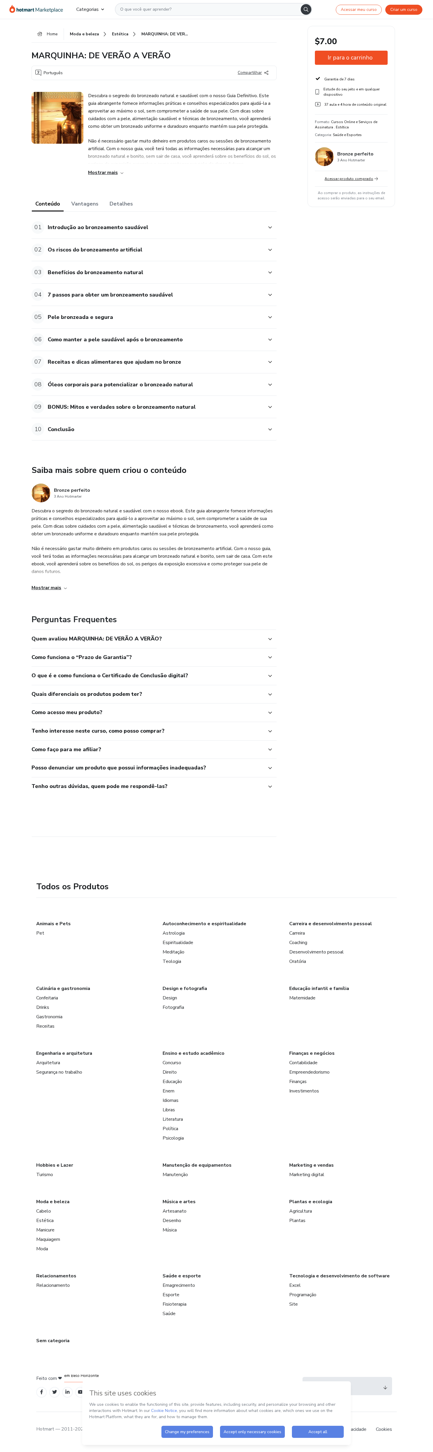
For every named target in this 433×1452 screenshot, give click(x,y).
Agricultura (300, 1211)
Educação (172, 1081)
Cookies (384, 1429)
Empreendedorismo (309, 1072)
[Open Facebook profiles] (41, 1392)
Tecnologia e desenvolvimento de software (339, 1276)
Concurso (172, 1062)
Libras (169, 1110)
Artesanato (174, 1211)
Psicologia (173, 1138)
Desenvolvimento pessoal (316, 952)
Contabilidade (303, 1062)
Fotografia (173, 1007)
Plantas (297, 1220)
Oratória (297, 961)
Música (170, 1230)
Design (170, 998)
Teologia (172, 961)
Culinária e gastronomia (63, 988)
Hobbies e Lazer (54, 1165)
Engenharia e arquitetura (64, 1053)
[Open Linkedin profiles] (67, 1392)
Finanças (298, 1081)
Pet (40, 933)
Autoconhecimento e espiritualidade (204, 923)
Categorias (87, 9)
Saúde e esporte (182, 1276)
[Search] (306, 9)
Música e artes (179, 1201)
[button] (148, 227)
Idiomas (171, 1100)
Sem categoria (53, 1340)
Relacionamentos (56, 1276)
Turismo (44, 1174)
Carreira (297, 933)
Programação (302, 1295)
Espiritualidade (178, 942)
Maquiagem (48, 1239)
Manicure (45, 1230)
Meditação (173, 952)
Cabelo (43, 1211)
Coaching (298, 942)
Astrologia (174, 933)
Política (170, 1128)
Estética (45, 1220)
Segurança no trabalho (59, 1072)
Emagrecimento (179, 1285)
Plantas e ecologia (310, 1201)
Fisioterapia (174, 1304)
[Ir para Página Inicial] (38, 9)
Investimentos (304, 1091)
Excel (295, 1285)
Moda (42, 1249)
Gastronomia (49, 1017)
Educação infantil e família (319, 988)
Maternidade (302, 998)
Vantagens (84, 203)
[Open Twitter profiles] (54, 1392)
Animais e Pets (53, 923)
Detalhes (121, 203)
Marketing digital (306, 1174)
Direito (170, 1072)
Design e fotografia (185, 988)
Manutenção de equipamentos (197, 1165)
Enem (168, 1091)
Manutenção (175, 1174)
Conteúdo (47, 203)
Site (293, 1304)
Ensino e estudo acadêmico (193, 1053)
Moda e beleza (53, 1201)
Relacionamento (53, 1285)
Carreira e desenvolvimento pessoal (330, 923)
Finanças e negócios (312, 1053)
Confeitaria (47, 998)
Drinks (42, 1007)
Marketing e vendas (311, 1165)
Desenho (172, 1220)
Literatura (173, 1119)
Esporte (171, 1295)
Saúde (169, 1313)
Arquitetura (48, 1062)
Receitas (45, 1026)
